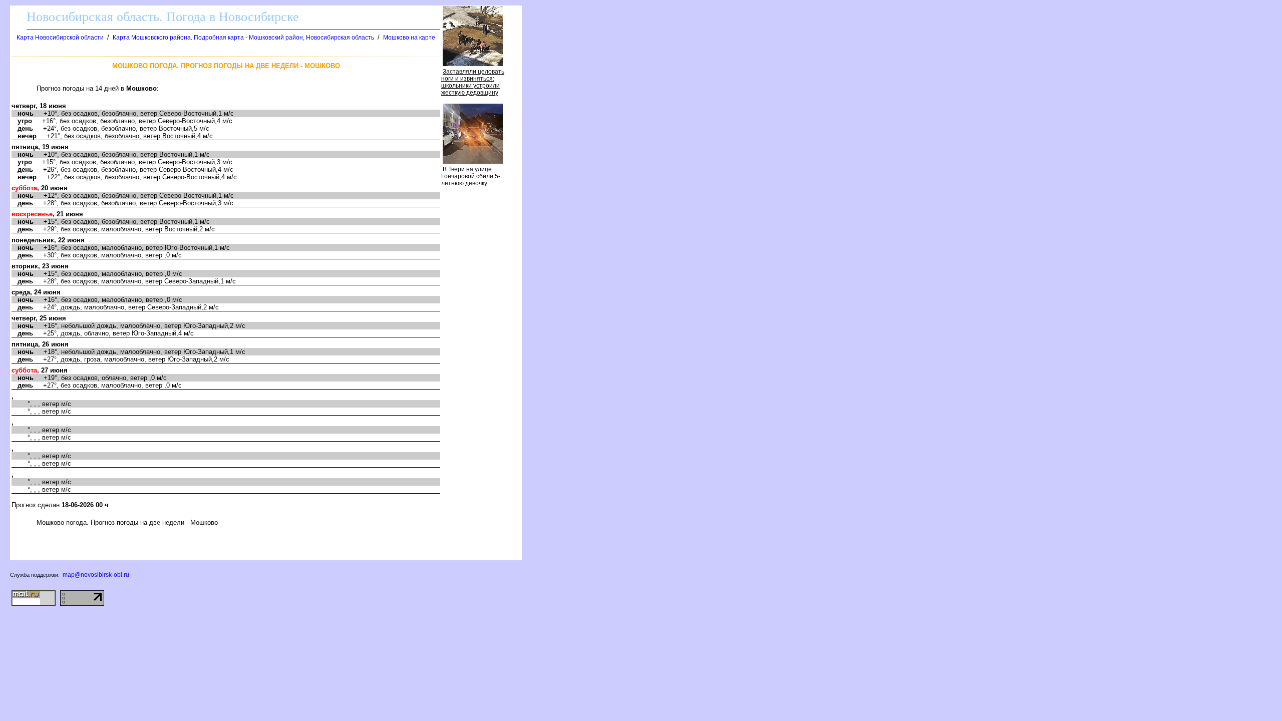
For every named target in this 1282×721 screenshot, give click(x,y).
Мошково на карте (409, 37)
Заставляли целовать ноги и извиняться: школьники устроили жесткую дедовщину (472, 82)
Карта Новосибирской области (60, 37)
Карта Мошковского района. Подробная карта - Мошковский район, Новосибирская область (243, 37)
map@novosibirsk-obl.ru (96, 574)
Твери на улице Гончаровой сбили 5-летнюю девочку (470, 176)
